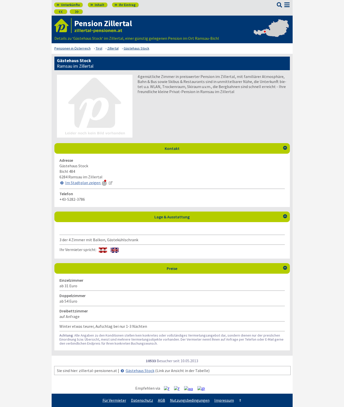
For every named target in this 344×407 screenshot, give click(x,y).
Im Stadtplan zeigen (83, 182)
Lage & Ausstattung (220, 216)
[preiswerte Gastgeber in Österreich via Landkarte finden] (271, 33)
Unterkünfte (68, 5)
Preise (227, 268)
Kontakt (226, 148)
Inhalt (97, 5)
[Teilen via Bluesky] (178, 388)
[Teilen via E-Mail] (203, 388)
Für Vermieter (114, 400)
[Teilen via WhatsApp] (190, 388)
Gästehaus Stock (140, 370)
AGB (161, 400)
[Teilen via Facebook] (168, 388)
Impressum (224, 400)
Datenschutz (142, 400)
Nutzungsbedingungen (190, 400)
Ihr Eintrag (125, 5)
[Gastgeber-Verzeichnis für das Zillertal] (63, 25)
